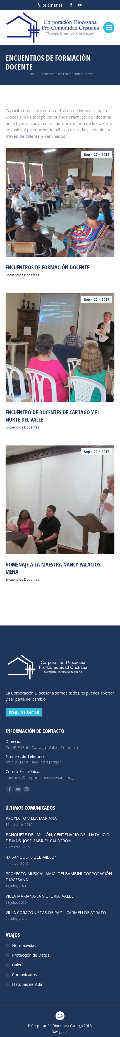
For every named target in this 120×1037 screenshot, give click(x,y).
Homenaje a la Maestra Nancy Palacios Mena (53, 568)
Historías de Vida (27, 984)
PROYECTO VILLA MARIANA (31, 818)
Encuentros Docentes (22, 275)
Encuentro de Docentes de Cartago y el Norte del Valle (53, 416)
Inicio (30, 74)
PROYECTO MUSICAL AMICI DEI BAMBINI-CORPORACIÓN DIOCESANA (59, 876)
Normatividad (24, 945)
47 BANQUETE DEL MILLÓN (31, 857)
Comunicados (24, 974)
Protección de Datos (30, 955)
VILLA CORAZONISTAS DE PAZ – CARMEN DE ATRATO (56, 912)
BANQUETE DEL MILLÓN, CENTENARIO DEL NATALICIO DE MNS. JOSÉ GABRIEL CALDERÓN (57, 837)
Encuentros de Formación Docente (47, 267)
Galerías (19, 964)
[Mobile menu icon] (108, 27)
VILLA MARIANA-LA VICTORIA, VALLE (39, 896)
